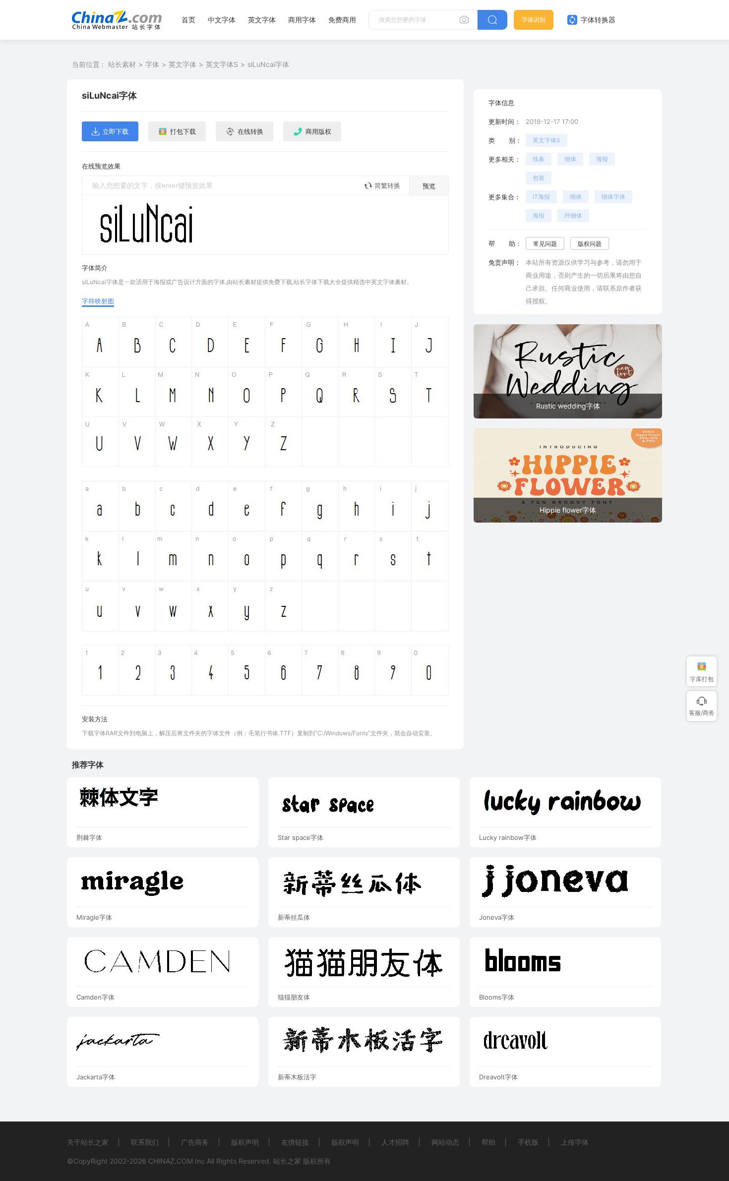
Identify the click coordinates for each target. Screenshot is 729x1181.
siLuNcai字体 (268, 64)
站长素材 (122, 64)
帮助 (488, 1142)
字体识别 (534, 19)
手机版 (528, 1142)
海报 (602, 159)
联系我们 (145, 1142)
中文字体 (222, 19)
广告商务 (195, 1142)
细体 (570, 159)
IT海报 (541, 196)
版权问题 (590, 243)
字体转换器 (597, 19)
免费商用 (342, 19)
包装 (539, 177)
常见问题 (545, 243)
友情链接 (295, 1142)
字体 (152, 64)
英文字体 (262, 19)
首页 (188, 19)
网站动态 (445, 1142)
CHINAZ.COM (170, 1161)
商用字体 (302, 19)
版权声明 (245, 1142)
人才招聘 (395, 1142)
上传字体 (575, 1142)
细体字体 (613, 196)
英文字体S (222, 64)
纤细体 (573, 215)
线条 (539, 159)
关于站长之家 (88, 1142)
